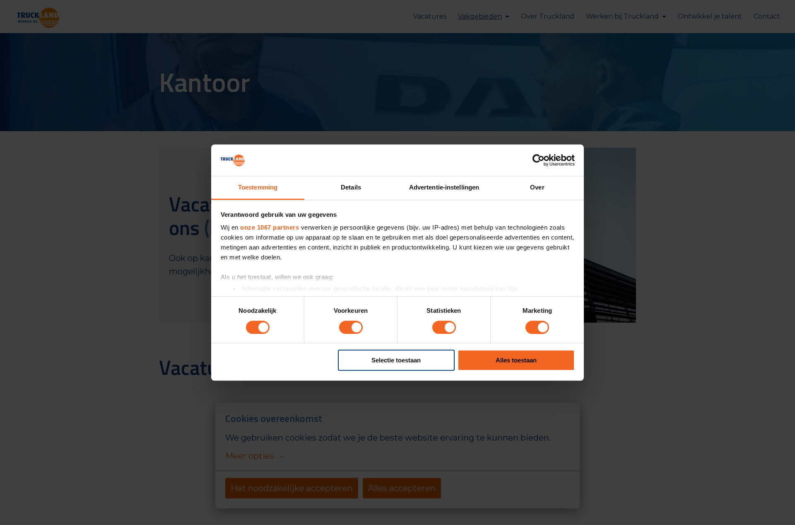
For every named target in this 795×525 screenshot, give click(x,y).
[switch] (351, 327)
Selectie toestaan (396, 360)
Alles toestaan (516, 360)
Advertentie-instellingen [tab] (444, 187)
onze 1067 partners (269, 227)
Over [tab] (537, 187)
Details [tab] (351, 187)
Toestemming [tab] (257, 187)
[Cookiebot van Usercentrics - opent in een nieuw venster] (538, 160)
